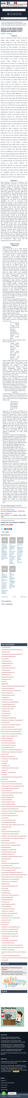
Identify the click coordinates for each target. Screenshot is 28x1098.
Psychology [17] (6, 902)
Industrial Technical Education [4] (10, 808)
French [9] (4, 763)
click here (19, 506)
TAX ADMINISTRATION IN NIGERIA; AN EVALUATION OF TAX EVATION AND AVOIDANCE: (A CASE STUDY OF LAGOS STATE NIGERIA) (12, 554)
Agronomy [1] (5, 658)
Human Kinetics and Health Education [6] (12, 792)
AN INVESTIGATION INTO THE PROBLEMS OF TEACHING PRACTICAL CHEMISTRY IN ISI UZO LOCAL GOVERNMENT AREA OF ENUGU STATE (13, 1046)
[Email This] (2, 532)
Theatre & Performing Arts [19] (9, 931)
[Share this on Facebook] (5, 529)
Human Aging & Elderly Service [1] (10, 788)
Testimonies (4, 1087)
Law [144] (4, 829)
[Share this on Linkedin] (11, 529)
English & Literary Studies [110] (10, 736)
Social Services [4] (6, 920)
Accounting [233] (6, 647)
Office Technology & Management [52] (11, 867)
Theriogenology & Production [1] (10, 936)
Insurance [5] (5, 817)
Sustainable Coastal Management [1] (11, 927)
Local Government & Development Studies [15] (13, 838)
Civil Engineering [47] (7, 699)
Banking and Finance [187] (8, 672)
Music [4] (4, 861)
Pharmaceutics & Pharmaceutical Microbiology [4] (14, 874)
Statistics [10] (5, 924)
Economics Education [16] (8, 727)
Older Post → (24, 596)
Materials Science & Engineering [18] (11, 845)
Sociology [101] (5, 922)
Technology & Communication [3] (10, 929)
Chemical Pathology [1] (7, 692)
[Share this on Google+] (9, 529)
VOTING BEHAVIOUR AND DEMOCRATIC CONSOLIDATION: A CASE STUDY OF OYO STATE (13, 1041)
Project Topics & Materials (7, 1082)
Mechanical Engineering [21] (9, 852)
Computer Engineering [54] (8, 706)
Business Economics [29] (8, 688)
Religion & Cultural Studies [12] (9, 913)
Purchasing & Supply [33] (8, 908)
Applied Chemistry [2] (7, 663)
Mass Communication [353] (8, 842)
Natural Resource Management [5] (10, 863)
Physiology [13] (5, 890)
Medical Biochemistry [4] (8, 854)
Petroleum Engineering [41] (9, 870)
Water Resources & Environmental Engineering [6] (14, 957)
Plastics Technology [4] (7, 897)
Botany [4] (4, 681)
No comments (9, 33)
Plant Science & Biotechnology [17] (10, 895)
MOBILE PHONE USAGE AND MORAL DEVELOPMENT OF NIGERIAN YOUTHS (11, 1038)
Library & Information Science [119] (10, 831)
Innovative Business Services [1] (10, 815)
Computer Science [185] (8, 708)
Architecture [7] (6, 670)
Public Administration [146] (8, 904)
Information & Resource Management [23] (12, 811)
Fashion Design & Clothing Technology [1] (12, 752)
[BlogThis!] (4, 532)
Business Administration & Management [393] (13, 686)
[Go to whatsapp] (4, 1093)
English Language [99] (7, 738)
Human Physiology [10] (7, 795)
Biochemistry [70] (6, 674)
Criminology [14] (6, 711)
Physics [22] (5, 888)
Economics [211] (6, 722)
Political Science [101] (7, 899)
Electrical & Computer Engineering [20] (12, 729)
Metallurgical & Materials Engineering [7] (12, 856)
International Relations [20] (8, 822)
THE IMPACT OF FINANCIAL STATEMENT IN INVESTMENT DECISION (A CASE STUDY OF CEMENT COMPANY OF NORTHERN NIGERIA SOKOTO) (5, 583)
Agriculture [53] (6, 652)
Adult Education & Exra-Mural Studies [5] (12, 649)
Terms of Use (4, 1089)
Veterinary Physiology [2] (8, 949)
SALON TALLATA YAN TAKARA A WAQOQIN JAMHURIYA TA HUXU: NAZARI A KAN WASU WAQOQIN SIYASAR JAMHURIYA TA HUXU (12, 30)
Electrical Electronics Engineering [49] (11, 731)
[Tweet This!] (7, 529)
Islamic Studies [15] (6, 827)
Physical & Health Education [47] (10, 886)
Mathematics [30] (6, 847)
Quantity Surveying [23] (8, 911)
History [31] (5, 779)
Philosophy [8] (5, 883)
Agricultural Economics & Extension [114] (12, 654)
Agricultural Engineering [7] (9, 656)
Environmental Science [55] (9, 745)
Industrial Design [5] (7, 799)
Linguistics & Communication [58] (10, 833)
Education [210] (5, 715)
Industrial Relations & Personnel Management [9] (14, 806)
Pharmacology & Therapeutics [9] (10, 879)
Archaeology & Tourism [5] (8, 667)
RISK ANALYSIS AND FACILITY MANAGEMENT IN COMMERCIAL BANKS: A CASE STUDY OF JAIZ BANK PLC (12, 581)
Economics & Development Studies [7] (11, 724)
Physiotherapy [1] (6, 893)
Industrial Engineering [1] (8, 802)
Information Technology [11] (9, 813)
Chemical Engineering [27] (8, 695)
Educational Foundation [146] (9, 717)
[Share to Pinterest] (8, 532)
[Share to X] (5, 532)
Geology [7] (4, 770)
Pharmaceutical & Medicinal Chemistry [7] (12, 872)
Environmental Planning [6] (8, 743)
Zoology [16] (5, 960)
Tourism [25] (5, 938)
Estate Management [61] (8, 747)
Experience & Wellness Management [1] (12, 749)
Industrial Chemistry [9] (8, 797)
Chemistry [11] (5, 697)
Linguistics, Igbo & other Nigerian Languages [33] (14, 836)
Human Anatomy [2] (7, 790)
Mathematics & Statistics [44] (9, 849)
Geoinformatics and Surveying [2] (10, 768)
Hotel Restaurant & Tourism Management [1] (13, 786)
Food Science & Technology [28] (10, 758)
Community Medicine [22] (8, 704)
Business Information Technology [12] (11, 690)
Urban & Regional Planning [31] (9, 940)
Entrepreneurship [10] (7, 740)
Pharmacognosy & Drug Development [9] (12, 877)
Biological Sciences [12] (7, 677)
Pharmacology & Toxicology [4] (9, 881)
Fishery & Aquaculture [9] (8, 756)
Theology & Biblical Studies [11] (9, 933)
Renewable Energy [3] (7, 915)
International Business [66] (8, 820)
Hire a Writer (4, 1085)
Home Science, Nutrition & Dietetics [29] (12, 783)
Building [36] (5, 683)
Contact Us (3, 1080)
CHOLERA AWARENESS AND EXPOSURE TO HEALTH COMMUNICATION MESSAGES (12, 1050)
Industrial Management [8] (8, 804)
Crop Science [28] (6, 713)
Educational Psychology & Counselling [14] (12, 720)
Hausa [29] (4, 774)
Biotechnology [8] (6, 679)
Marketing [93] (5, 840)
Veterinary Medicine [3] (8, 942)
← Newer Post (4, 596)
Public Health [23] (6, 906)
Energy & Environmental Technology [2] (12, 733)
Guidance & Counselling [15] (9, 772)
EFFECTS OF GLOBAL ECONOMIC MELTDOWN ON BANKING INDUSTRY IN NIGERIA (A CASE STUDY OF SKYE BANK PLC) (5, 552)
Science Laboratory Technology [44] (11, 917)
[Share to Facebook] (6, 532)
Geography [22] (6, 765)
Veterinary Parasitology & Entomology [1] (12, 945)
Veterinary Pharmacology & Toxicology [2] (12, 947)
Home (2, 22)
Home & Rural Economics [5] (9, 781)
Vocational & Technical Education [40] (11, 955)
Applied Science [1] (6, 665)
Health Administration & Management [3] (12, 777)
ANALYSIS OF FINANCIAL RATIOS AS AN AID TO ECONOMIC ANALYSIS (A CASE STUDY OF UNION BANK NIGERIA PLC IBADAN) (20, 553)
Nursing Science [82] (7, 865)
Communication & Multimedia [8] (10, 702)
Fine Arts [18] (5, 754)
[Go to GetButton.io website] (3, 1096)
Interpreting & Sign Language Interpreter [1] (13, 824)
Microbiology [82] (6, 858)
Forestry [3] (5, 761)
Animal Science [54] (6, 661)
